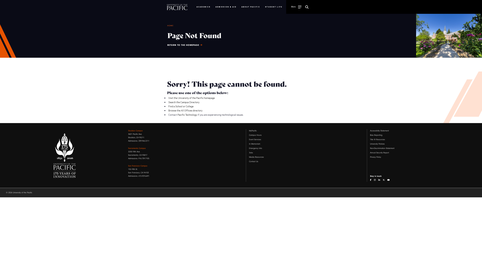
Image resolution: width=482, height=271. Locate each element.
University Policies (377, 144)
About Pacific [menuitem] (251, 7)
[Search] (307, 7)
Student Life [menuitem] (274, 7)
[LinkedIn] (380, 180)
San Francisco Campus (137, 166)
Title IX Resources (377, 139)
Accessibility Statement (379, 131)
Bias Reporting (376, 135)
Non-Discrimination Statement (382, 148)
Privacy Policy (375, 157)
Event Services (255, 139)
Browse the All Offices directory (185, 110)
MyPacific (253, 131)
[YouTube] (389, 180)
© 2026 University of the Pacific (19, 192)
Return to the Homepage (183, 45)
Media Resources (256, 157)
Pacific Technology (187, 114)
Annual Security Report (379, 153)
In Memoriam (254, 144)
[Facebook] (371, 180)
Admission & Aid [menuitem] (226, 7)
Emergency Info (255, 148)
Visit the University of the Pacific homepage (191, 97)
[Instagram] (376, 180)
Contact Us (253, 161)
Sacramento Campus (137, 148)
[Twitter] (385, 180)
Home (170, 26)
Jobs (251, 153)
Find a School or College (181, 106)
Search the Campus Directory (183, 102)
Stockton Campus (135, 131)
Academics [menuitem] (203, 7)
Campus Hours (255, 135)
